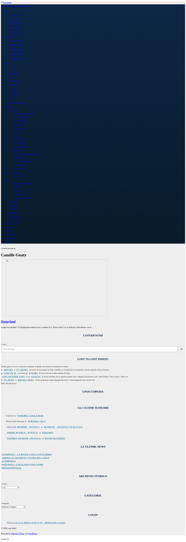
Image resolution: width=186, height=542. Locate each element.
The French (14, 84)
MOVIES (8, 370)
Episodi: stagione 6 (16, 59)
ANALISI (35, 377)
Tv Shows (9, 231)
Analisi (8, 107)
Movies (8, 227)
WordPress (32, 534)
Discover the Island (12, 224)
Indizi (8, 12)
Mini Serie (9, 234)
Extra (7, 180)
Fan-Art (12, 209)
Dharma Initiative (16, 81)
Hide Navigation (22, 6)
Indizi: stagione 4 (16, 26)
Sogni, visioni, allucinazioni (23, 161)
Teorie (16, 132)
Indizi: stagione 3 (16, 22)
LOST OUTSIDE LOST (13, 377)
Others (12, 77)
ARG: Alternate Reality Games (20, 183)
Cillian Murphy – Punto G (23, 427)
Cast (7, 63)
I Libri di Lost (19, 125)
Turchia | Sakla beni (30, 416)
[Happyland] (56, 315)
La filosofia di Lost (20, 121)
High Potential (12, 468)
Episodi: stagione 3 (16, 48)
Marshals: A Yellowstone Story (23, 465)
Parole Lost (14, 110)
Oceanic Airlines (15, 92)
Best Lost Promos (16, 216)
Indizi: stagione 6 (16, 33)
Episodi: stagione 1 (16, 41)
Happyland (8, 321)
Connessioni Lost (20, 168)
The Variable (14, 74)
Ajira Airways (19, 190)
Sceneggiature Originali (22, 117)
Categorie (5, 503)
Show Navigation (8, 6)
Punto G (9, 242)
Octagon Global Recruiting (23, 198)
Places (12, 99)
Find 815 (17, 187)
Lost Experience (19, 194)
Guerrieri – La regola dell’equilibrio (27, 454)
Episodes (47, 433)
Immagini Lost (15, 136)
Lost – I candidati (20, 139)
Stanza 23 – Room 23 (21, 146)
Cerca (4, 344)
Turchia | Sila (37, 421)
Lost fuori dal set (16, 220)
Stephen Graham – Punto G (24, 438)
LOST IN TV (10, 373)
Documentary (10, 238)
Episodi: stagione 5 (16, 55)
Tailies (12, 70)
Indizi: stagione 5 (16, 30)
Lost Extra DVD (15, 212)
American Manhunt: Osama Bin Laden (25, 458)
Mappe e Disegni (20, 143)
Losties (12, 66)
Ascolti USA (14, 201)
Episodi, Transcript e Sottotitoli (24, 114)
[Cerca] (181, 349)
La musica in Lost (20, 128)
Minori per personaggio (18, 103)
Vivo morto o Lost (20, 165)
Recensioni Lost (15, 172)
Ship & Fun (14, 205)
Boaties (12, 88)
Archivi (4, 484)
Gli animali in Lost (20, 157)
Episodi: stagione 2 (16, 44)
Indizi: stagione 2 (16, 19)
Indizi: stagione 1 (16, 15)
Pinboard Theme (17, 534)
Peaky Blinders (55, 438)
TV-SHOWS (22, 370)
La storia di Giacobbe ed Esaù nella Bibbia (27, 154)
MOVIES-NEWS (26, 380)
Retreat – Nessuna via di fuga (63, 427)
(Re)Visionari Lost (16, 150)
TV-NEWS (9, 380)
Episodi (8, 37)
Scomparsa (9, 461)
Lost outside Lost (20, 176)
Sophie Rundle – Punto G (22, 433)
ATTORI (33, 373)
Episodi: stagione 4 (16, 52)
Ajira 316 (13, 95)
